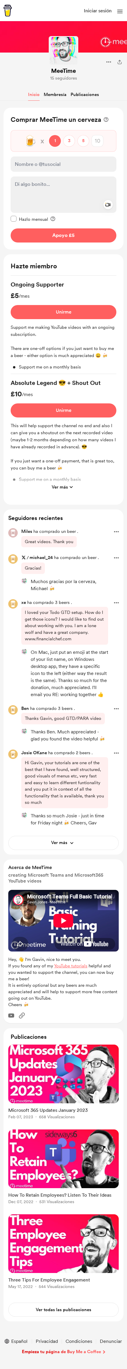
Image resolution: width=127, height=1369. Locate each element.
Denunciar (111, 1341)
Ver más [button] (60, 487)
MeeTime (63, 70)
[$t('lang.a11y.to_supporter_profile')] (24, 581)
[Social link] (22, 1015)
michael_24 (41, 557)
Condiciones (79, 1341)
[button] (119, 11)
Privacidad (47, 1341)
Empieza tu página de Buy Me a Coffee (61, 1351)
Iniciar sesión (98, 11)
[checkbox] (29, 219)
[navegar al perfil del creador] (63, 50)
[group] (63, 327)
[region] (63, 179)
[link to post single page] (63, 1083)
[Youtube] (11, 1015)
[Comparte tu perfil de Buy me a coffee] (119, 62)
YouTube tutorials (70, 966)
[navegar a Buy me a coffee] (8, 10)
